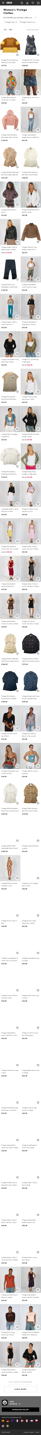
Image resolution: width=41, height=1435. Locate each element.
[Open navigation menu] (3, 2)
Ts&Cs (37, 1432)
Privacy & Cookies (29, 1432)
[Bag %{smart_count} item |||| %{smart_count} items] (38, 2)
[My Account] (27, 2)
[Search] (22, 2)
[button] (3, 1420)
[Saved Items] (33, 2)
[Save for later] (17, 54)
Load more (20, 1389)
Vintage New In (11, 22)
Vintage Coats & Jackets (29, 22)
